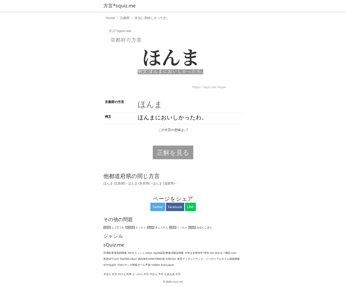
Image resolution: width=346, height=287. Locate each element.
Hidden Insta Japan (162, 265)
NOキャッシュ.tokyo (140, 253)
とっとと (136, 227)
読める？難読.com (225, 253)
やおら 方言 (156, 274)
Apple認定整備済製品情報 (168, 253)
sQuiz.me (113, 245)
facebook (175, 207)
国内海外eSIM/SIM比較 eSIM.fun (157, 259)
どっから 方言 (141, 274)
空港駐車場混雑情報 (115, 253)
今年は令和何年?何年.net (199, 253)
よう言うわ (114, 227)
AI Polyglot (109, 265)
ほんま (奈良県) (139, 183)
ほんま (150, 104)
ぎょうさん (157, 227)
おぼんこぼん (200, 227)
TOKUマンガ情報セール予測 (133, 265)
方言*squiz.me (119, 5)
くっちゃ (178, 227)
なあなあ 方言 (172, 274)
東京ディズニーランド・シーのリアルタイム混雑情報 (208, 259)
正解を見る (173, 152)
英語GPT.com (111, 259)
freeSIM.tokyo (128, 259)
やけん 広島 (125, 274)
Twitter (157, 207)
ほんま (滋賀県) (164, 183)
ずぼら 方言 (110, 274)
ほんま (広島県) (114, 183)
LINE (190, 207)
